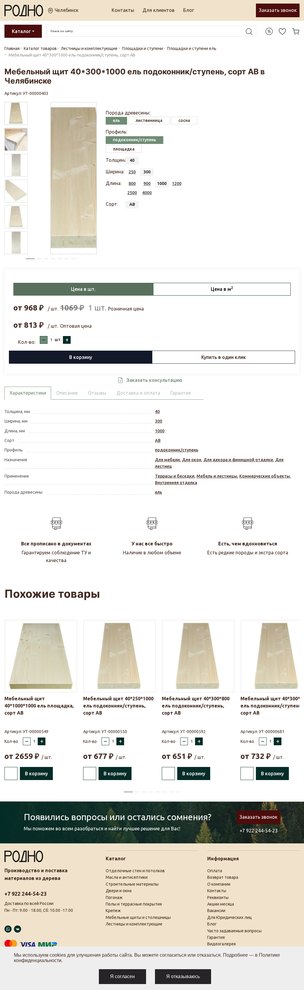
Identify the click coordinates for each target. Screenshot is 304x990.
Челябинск (65, 10)
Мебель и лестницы (217, 476)
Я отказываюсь (183, 976)
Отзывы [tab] (97, 393)
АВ (158, 440)
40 (157, 411)
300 (158, 421)
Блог (188, 10)
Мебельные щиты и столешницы (138, 917)
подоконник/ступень (176, 450)
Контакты (123, 10)
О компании (218, 884)
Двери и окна (119, 890)
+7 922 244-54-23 (259, 830)
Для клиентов (158, 10)
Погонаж (114, 897)
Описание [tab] (67, 393)
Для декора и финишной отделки (238, 459)
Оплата (214, 870)
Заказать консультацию (154, 380)
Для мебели (167, 459)
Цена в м (222, 289)
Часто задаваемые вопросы (234, 930)
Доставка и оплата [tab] (138, 393)
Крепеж (113, 910)
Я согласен (122, 976)
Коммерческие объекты (264, 476)
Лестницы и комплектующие (134, 924)
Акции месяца (220, 904)
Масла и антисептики (127, 877)
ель (158, 492)
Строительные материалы (132, 884)
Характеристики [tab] (28, 393)
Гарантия (216, 937)
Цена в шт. (83, 289)
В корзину (80, 357)
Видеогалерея (221, 944)
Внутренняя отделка (176, 482)
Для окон (191, 459)
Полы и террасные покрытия (134, 904)
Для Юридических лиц (229, 917)
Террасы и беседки (174, 476)
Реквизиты (218, 897)
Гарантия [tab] (180, 393)
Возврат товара (222, 877)
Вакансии (216, 910)
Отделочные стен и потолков (135, 870)
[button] (30, 258)
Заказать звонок (278, 10)
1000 (159, 431)
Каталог (21, 31)
